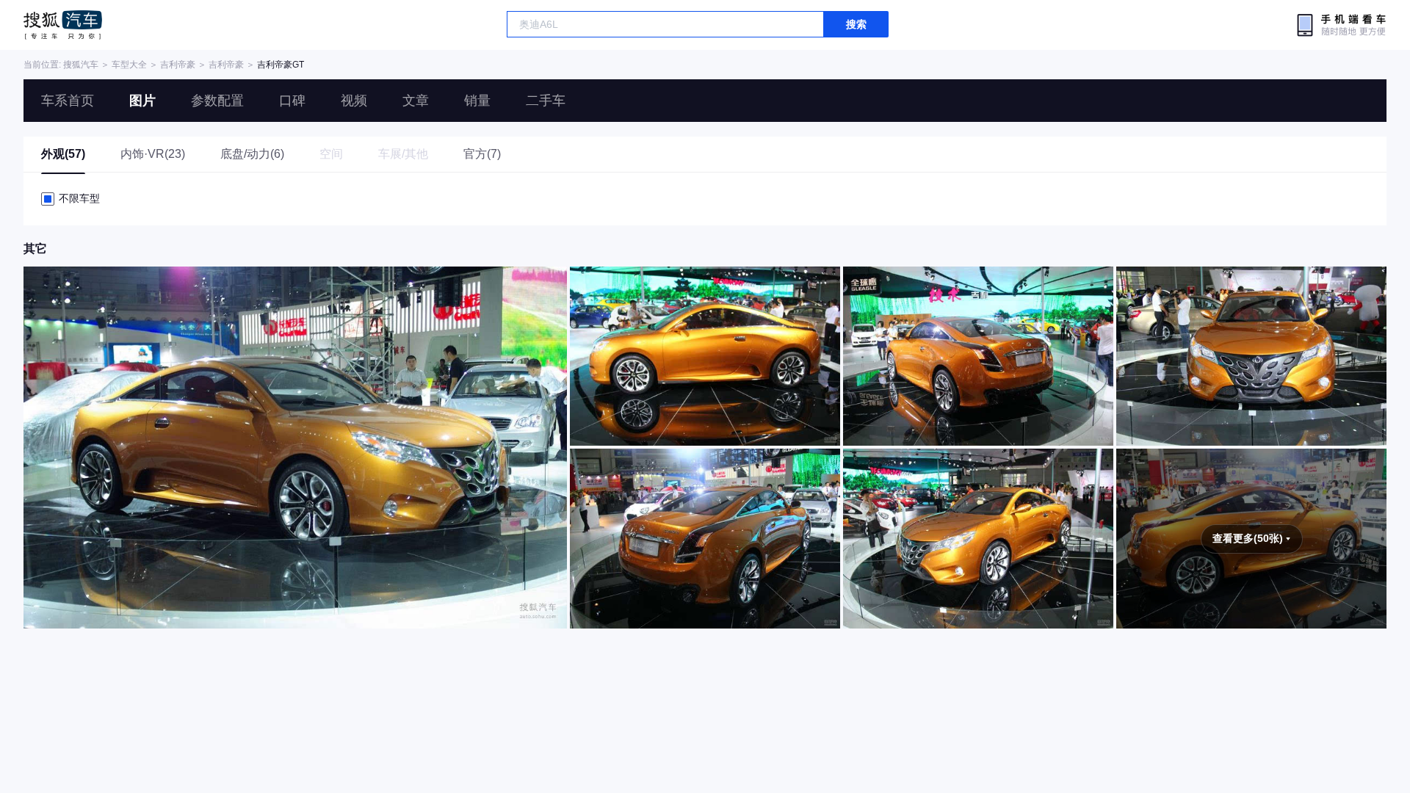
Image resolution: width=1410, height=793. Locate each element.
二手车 (545, 100)
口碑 (292, 100)
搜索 (856, 24)
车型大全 (129, 64)
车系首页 (67, 100)
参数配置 (217, 100)
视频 (354, 100)
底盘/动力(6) (252, 154)
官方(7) (482, 154)
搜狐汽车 (63, 25)
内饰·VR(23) (152, 154)
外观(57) (63, 154)
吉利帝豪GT (280, 64)
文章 (415, 100)
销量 (477, 100)
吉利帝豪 (177, 64)
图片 (142, 100)
